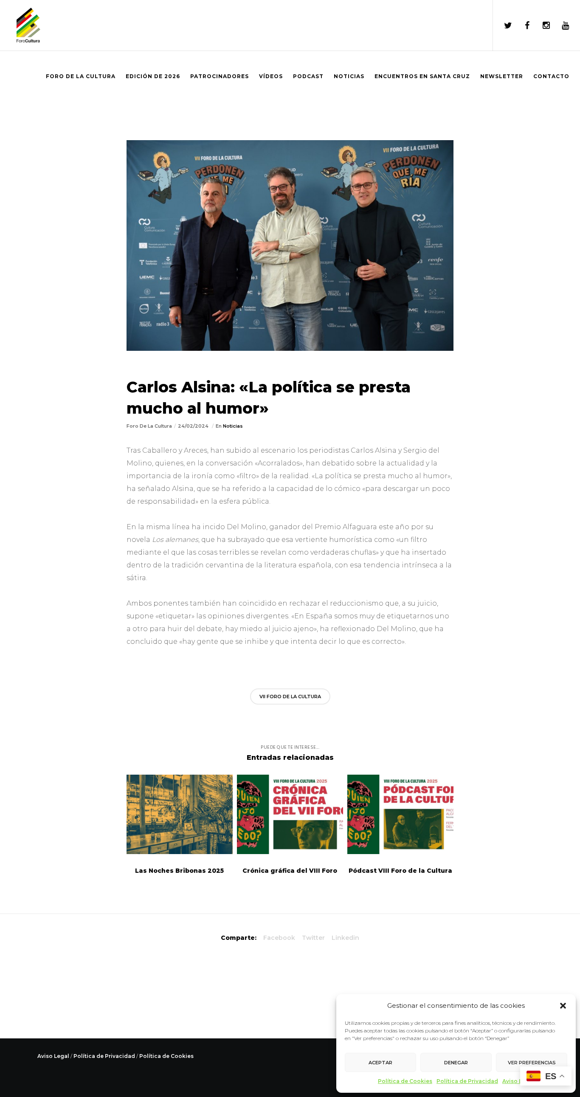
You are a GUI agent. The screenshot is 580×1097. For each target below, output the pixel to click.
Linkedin (345, 938)
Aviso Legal (518, 1081)
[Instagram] (540, 25)
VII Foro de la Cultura (290, 696)
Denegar (456, 1063)
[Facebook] (521, 25)
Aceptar (380, 1063)
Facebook (279, 938)
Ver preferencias (532, 1063)
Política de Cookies (405, 1081)
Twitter (313, 938)
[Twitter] (502, 25)
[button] (563, 1005)
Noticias (233, 426)
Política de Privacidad (467, 1081)
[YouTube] (559, 25)
